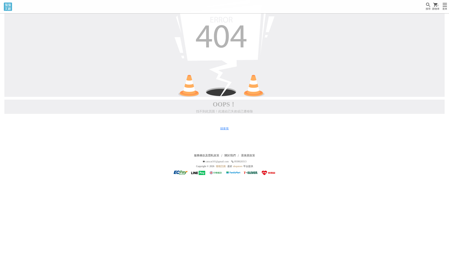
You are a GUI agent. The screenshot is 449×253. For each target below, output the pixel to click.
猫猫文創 (221, 166)
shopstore (237, 166)
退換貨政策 (248, 155)
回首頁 (224, 128)
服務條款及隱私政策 (206, 155)
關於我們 (230, 155)
